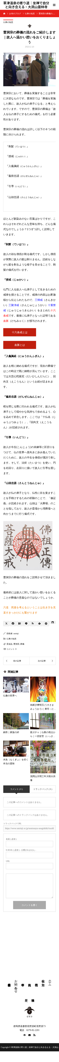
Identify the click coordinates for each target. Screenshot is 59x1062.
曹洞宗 (16, 644)
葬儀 (22, 644)
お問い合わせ (16, 984)
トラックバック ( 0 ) (42, 789)
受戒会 (9, 644)
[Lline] (26, 623)
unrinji (16, 633)
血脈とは (19, 345)
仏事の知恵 (8, 22)
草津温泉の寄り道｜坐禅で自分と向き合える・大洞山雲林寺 (26, 5)
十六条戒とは (20, 332)
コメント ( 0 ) (16, 789)
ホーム (49, 981)
